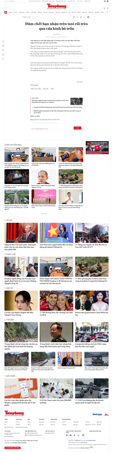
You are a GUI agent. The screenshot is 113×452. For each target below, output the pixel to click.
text (77, 17)
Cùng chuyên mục (13, 145)
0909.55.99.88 (30, 433)
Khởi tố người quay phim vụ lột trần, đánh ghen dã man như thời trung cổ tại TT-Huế (57, 111)
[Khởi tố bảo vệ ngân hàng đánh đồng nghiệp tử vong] (44, 176)
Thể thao (58, 12)
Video (102, 12)
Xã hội (10, 12)
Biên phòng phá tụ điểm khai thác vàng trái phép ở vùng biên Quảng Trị (71, 186)
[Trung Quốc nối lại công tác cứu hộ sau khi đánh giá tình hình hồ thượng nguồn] (21, 332)
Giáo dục (84, 12)
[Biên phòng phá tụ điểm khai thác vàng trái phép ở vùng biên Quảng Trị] (71, 176)
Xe (69, 12)
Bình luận (3, 54)
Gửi (77, 128)
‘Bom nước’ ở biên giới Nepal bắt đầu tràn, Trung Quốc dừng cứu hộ (96, 368)
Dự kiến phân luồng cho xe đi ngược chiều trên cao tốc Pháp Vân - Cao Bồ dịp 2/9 (16, 207)
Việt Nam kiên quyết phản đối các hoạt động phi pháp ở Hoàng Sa (56, 245)
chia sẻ (73, 17)
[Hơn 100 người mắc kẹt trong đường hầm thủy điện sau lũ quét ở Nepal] (16, 359)
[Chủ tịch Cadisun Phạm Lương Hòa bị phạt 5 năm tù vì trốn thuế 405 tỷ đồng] (71, 196)
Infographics (66, 419)
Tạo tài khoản (43, 119)
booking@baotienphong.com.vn (34, 435)
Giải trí (79, 12)
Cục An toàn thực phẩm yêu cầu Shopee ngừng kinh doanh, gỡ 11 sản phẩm (19, 402)
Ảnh (29, 419)
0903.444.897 (50, 433)
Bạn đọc (76, 424)
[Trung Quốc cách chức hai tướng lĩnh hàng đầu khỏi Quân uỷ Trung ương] (56, 332)
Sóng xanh (21, 12)
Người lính (64, 12)
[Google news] (84, 435)
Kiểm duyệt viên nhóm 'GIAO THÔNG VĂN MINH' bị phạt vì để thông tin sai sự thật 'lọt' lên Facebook (16, 165)
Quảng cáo (87, 1)
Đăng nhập (33, 119)
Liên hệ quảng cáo (30, 431)
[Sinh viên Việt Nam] (97, 414)
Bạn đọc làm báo (13, 448)
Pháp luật (51, 12)
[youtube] (108, 1)
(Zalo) (36, 433)
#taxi (52, 89)
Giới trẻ (45, 12)
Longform (54, 419)
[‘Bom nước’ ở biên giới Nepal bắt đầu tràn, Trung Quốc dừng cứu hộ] (96, 359)
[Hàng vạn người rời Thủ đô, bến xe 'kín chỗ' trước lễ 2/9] (92, 233)
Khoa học (91, 12)
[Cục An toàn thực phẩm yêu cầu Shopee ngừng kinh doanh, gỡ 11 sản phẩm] (21, 388)
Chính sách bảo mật (95, 431)
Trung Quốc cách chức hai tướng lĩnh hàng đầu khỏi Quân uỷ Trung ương (55, 345)
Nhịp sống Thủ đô (8, 427)
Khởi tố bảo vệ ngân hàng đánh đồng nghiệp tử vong (43, 186)
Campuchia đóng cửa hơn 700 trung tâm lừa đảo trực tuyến (90, 345)
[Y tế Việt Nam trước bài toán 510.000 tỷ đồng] (56, 388)
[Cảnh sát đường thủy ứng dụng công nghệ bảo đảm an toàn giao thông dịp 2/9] (71, 154)
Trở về (3, 58)
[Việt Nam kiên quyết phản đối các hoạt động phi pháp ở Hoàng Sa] (56, 233)
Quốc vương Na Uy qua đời (66, 368)
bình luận (84, 17)
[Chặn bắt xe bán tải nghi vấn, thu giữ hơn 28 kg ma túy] (16, 176)
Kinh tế (15, 12)
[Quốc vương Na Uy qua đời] (70, 359)
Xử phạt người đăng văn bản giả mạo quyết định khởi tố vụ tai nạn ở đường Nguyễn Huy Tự (20, 281)
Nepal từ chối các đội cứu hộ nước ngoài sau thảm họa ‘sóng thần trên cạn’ (42, 369)
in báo (81, 17)
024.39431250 (9, 436)
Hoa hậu (97, 12)
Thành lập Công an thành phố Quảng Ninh (43, 206)
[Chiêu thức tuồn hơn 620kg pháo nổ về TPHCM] (44, 154)
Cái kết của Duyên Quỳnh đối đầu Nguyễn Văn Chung (18, 313)
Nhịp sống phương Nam (22, 427)
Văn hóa (74, 12)
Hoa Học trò (71, 1)
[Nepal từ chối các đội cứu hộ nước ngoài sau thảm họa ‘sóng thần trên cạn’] (43, 359)
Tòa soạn (79, 1)
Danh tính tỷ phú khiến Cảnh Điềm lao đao (91, 313)
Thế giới (40, 12)
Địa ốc (27, 12)
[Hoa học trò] (107, 414)
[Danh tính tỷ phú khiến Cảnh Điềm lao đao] (92, 301)
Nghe (3, 41)
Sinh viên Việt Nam (61, 1)
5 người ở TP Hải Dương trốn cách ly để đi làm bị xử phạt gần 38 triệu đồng (58, 107)
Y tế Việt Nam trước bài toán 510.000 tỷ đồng (55, 401)
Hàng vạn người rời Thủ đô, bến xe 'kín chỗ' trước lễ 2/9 (91, 245)
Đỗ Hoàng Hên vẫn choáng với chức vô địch (56, 313)
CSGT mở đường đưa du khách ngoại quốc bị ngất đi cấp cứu (89, 401)
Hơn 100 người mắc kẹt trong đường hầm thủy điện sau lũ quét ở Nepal (16, 368)
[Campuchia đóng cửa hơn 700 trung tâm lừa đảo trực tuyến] (92, 332)
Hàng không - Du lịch (90, 424)
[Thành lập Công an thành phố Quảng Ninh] (44, 196)
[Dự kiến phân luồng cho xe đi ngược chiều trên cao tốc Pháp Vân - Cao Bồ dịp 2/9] (16, 196)
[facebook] (105, 1)
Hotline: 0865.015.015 (34, 1)
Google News (88, 17)
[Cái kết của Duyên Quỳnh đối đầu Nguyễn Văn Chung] (21, 301)
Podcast (42, 419)
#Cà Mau (45, 89)
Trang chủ (5, 12)
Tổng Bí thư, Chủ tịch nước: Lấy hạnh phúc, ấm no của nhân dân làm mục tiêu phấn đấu (20, 247)
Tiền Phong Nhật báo (48, 1)
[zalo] (79, 435)
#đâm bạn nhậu (36, 89)
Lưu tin (3, 50)
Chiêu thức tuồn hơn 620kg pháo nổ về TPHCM (43, 164)
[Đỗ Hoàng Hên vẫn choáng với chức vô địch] (56, 301)
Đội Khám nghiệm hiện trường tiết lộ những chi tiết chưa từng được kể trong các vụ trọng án (50, 101)
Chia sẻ (3, 45)
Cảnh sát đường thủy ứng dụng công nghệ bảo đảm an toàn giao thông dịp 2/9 (70, 165)
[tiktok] (75, 435)
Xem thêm (107, 12)
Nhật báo (19, 419)
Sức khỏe (33, 12)
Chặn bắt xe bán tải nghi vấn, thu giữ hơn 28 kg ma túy (16, 186)
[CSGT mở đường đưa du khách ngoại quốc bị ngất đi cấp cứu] (92, 388)
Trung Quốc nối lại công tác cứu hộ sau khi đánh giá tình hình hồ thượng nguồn (21, 346)
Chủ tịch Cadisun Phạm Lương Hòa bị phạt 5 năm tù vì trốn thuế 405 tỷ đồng (71, 207)
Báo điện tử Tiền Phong (56, 6)
